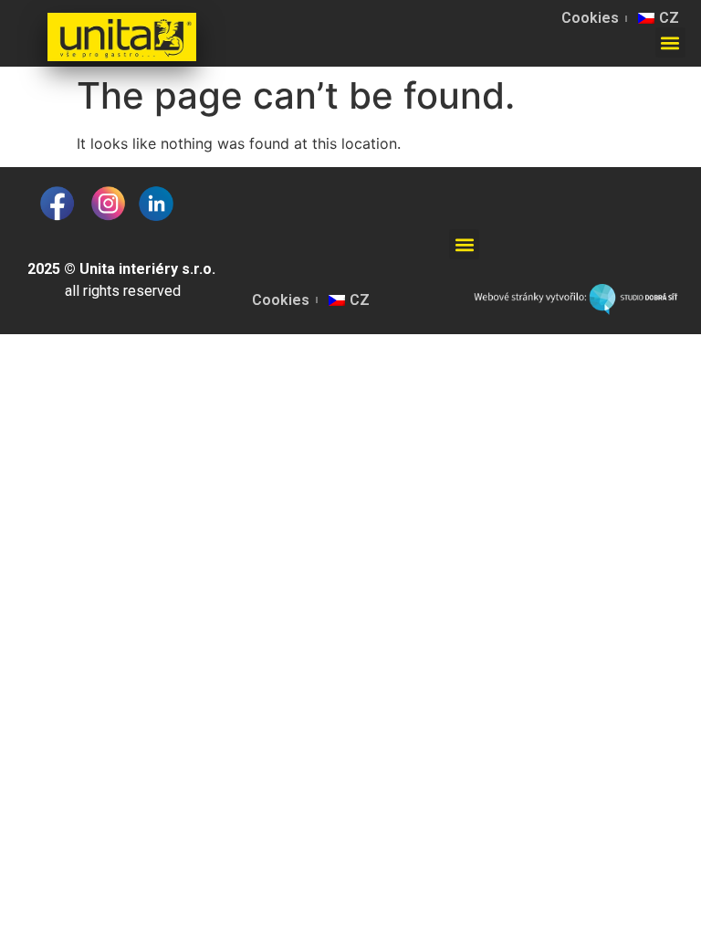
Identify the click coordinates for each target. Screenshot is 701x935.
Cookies (590, 17)
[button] (670, 42)
